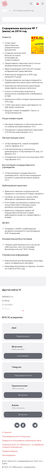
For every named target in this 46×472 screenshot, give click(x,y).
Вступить (23, 395)
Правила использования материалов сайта (21, 441)
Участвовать (23, 356)
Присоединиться (23, 375)
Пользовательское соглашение (16, 436)
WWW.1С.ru (7, 297)
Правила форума (9, 451)
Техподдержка (8, 455)
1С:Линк (6, 301)
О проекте (6, 432)
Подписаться (23, 336)
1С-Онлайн (7, 305)
